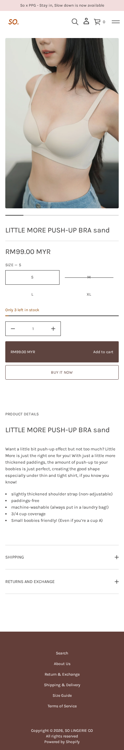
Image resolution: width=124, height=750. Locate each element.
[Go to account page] (86, 23)
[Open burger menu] (116, 22)
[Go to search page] (75, 22)
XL (89, 294)
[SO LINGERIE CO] (13, 22)
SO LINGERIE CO (79, 730)
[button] (75, 22)
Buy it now (62, 372)
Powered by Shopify (62, 741)
